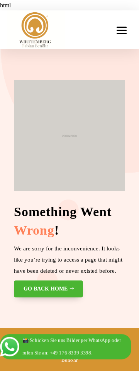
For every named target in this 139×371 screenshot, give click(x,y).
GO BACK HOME (46, 289)
